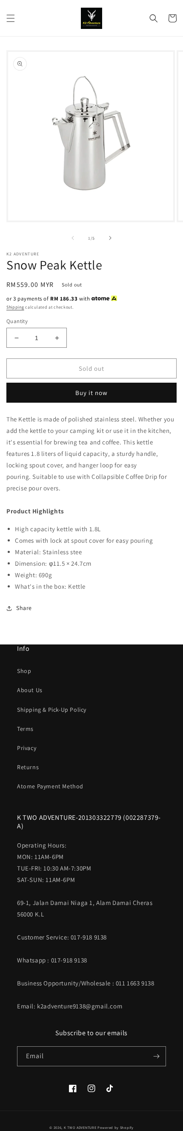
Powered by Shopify (115, 1127)
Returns (28, 767)
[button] (10, 18)
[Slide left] (72, 238)
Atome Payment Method (50, 786)
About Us (30, 690)
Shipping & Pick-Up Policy (51, 709)
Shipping (15, 307)
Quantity (17, 321)
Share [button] (24, 608)
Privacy (26, 748)
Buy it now (91, 393)
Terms (25, 729)
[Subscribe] (156, 1056)
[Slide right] (110, 238)
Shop (24, 671)
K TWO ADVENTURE (80, 1127)
